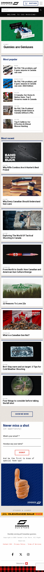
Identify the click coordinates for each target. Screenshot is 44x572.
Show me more (22, 414)
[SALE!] (22, 513)
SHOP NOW (33, 3)
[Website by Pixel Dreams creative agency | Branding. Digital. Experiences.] (26, 563)
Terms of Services (34, 544)
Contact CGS (7, 544)
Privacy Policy (19, 544)
